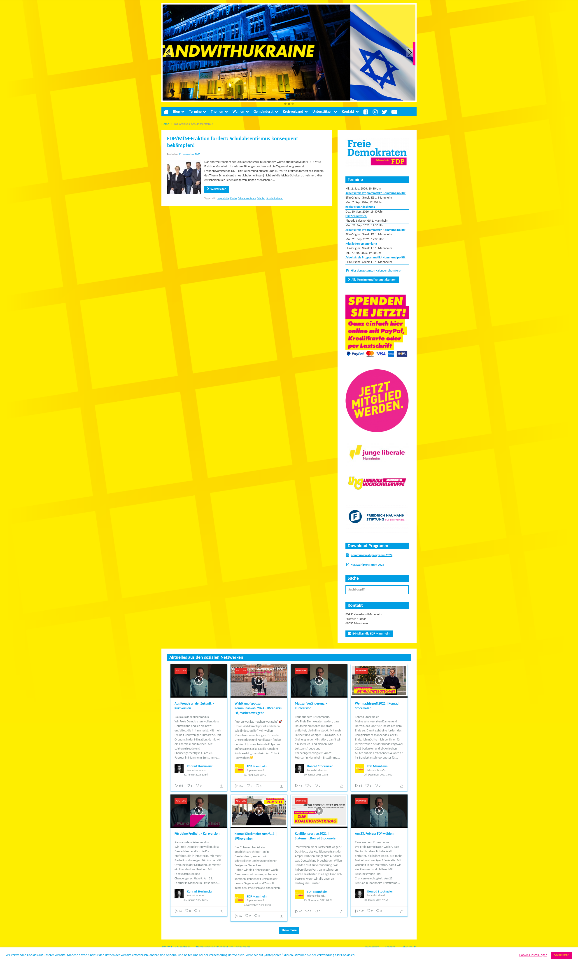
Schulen (261, 198)
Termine (195, 112)
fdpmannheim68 (256, 770)
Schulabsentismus (247, 198)
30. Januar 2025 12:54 (376, 900)
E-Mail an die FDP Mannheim (371, 633)
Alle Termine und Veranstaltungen (374, 279)
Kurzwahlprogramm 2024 (367, 565)
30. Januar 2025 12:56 (196, 774)
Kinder (233, 198)
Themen (217, 112)
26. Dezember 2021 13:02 (378, 774)
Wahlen (238, 112)
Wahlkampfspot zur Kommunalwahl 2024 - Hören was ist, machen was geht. (258, 708)
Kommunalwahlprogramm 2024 (371, 555)
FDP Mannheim (257, 766)
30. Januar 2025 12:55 (316, 774)
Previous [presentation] (168, 52)
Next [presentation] (410, 52)
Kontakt (348, 112)
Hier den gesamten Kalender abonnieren (376, 270)
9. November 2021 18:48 (257, 905)
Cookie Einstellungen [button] (533, 955)
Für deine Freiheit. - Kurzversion (197, 834)
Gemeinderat (264, 112)
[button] (285, 104)
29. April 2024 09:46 (255, 775)
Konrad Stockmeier (199, 766)
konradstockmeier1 (196, 770)
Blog (176, 112)
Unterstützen (322, 112)
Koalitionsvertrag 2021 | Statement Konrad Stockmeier (316, 836)
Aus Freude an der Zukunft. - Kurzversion (194, 706)
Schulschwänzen (274, 198)
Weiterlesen (218, 189)
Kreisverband (293, 112)
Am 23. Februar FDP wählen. (374, 834)
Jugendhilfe (223, 198)
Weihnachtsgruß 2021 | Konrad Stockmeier (377, 706)
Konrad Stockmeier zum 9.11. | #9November (256, 836)
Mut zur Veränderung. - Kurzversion (311, 706)
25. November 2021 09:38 (318, 900)
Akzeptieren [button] (561, 955)
